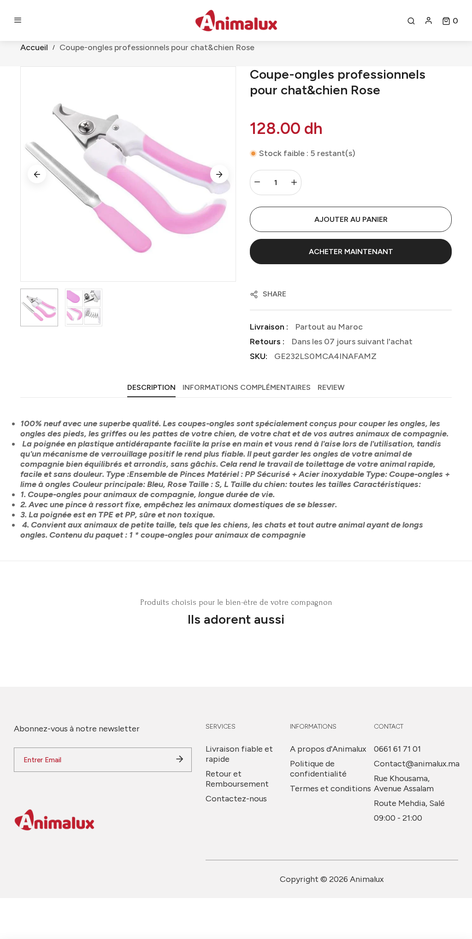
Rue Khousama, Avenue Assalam (404, 783)
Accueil (34, 47)
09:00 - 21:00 (398, 818)
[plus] (294, 182)
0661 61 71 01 (397, 749)
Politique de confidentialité (318, 769)
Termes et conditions (330, 788)
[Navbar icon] (18, 21)
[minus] (257, 182)
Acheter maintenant (351, 251)
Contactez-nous (236, 799)
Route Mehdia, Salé (409, 803)
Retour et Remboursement (237, 779)
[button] (450, 21)
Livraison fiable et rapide (239, 754)
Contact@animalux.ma (417, 764)
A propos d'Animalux (328, 749)
